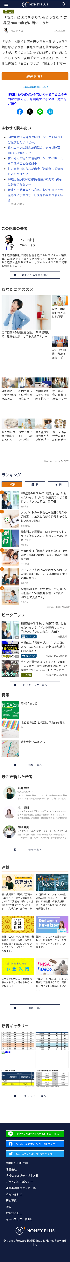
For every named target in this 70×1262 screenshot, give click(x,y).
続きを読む (35, 76)
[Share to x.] (30, 111)
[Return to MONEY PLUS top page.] (35, 4)
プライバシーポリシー (19, 1182)
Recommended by (52, 461)
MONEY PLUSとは (17, 1163)
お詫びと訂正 (14, 1213)
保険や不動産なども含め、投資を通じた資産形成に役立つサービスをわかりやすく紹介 (35, 195)
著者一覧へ (35, 849)
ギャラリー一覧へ (35, 1095)
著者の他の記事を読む (35, 275)
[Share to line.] (40, 111)
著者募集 (11, 1200)
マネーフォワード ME (19, 1219)
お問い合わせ (14, 1194)
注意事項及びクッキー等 (21, 1188)
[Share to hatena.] (50, 111)
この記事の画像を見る (34, 86)
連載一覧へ (35, 1008)
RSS (8, 1207)
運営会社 (11, 1169)
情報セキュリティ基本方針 (22, 1175)
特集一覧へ (35, 764)
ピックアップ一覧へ (35, 685)
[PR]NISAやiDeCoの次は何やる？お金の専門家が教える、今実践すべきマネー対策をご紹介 (37, 99)
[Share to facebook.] (20, 111)
